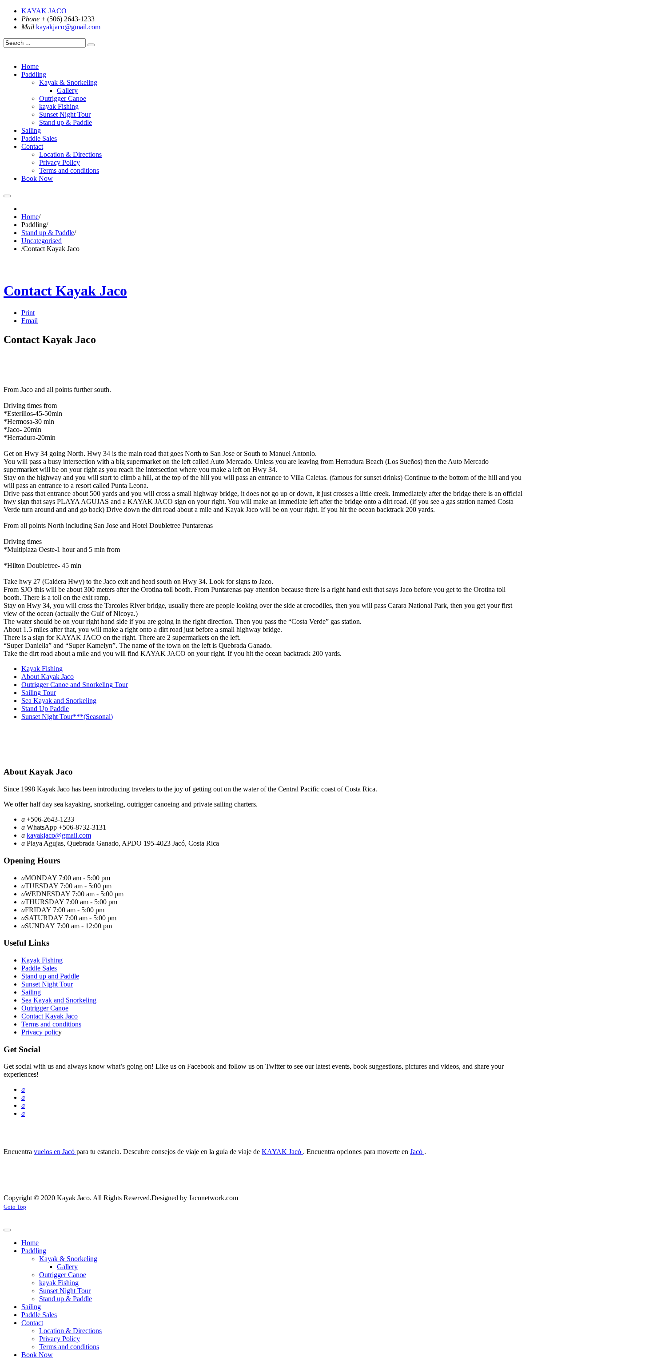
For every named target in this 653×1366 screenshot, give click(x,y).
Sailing (31, 992)
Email (29, 320)
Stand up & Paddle (47, 232)
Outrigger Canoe (44, 1008)
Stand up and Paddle (50, 976)
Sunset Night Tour (47, 984)
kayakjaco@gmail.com (68, 27)
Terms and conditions (51, 1024)
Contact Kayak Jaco (65, 291)
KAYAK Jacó (282, 1151)
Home (30, 216)
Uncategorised (41, 240)
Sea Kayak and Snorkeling (58, 1000)
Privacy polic (39, 1032)
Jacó (417, 1151)
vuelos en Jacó (55, 1151)
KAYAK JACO (44, 11)
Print (28, 312)
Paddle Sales (39, 968)
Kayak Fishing (42, 960)
